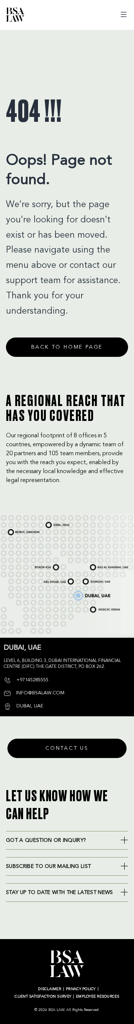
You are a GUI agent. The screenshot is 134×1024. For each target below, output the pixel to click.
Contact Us (67, 748)
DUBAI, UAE (80, 593)
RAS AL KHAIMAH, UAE (101, 565)
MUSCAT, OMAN (98, 609)
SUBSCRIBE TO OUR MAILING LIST (48, 866)
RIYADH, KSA (42, 568)
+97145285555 (31, 680)
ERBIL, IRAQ (52, 521)
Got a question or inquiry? (46, 840)
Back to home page (67, 347)
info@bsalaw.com (39, 693)
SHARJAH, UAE (92, 579)
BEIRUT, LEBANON (20, 529)
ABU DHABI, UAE (53, 580)
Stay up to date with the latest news (59, 892)
